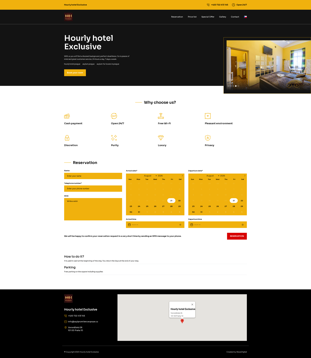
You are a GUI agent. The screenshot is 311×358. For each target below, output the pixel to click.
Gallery (222, 17)
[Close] (192, 304)
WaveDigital (241, 352)
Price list (192, 17)
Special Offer (207, 17)
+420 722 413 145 (219, 5)
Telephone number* (73, 183)
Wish (66, 196)
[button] (182, 321)
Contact (235, 17)
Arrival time (131, 219)
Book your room (75, 72)
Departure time (195, 219)
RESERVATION (237, 236)
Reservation (177, 17)
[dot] (228, 86)
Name (66, 171)
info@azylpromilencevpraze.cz (83, 321)
